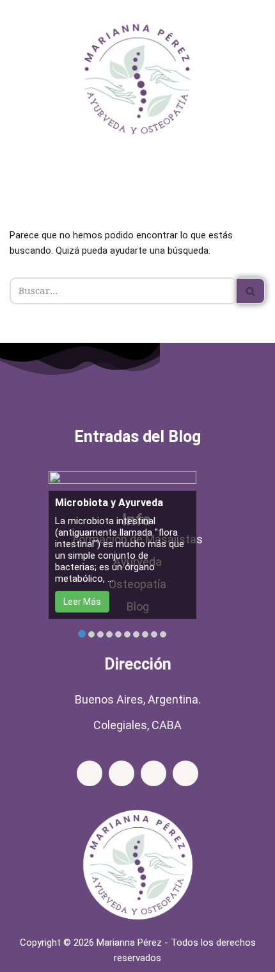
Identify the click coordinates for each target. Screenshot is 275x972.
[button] (137, 176)
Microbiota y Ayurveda (109, 503)
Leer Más (82, 602)
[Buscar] (251, 290)
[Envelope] (153, 773)
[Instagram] (121, 773)
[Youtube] (185, 773)
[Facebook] (89, 773)
